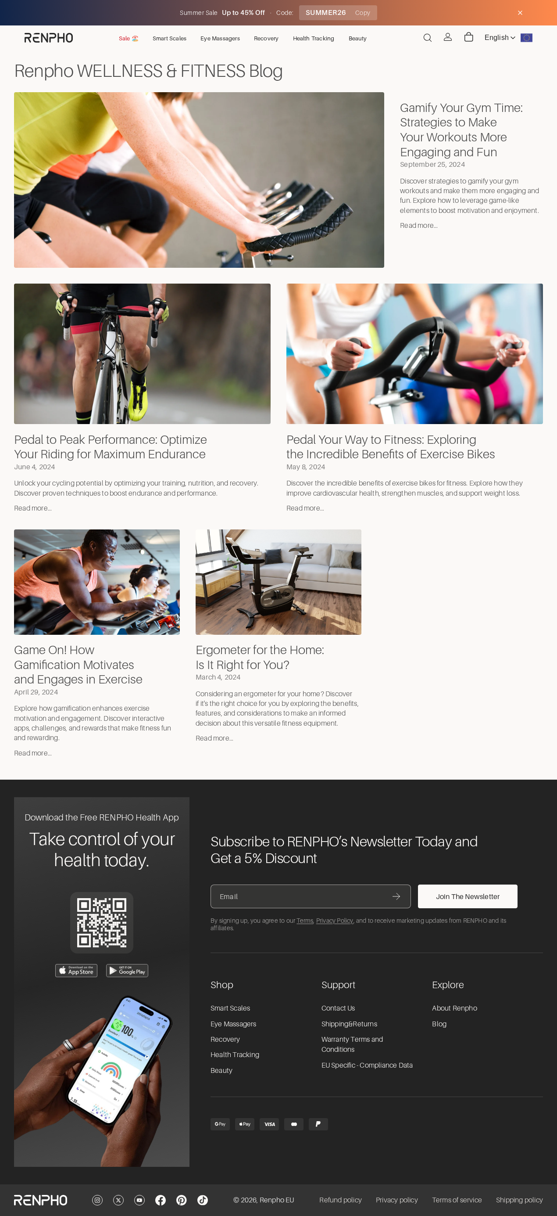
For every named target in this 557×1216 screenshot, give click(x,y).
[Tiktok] (202, 1200)
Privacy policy (397, 1200)
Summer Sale (199, 12)
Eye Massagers (234, 1024)
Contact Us (338, 1008)
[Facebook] (160, 1200)
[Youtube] (139, 1200)
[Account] (448, 37)
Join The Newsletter (468, 896)
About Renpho (454, 1008)
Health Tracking (235, 1055)
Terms (304, 920)
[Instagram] (97, 1200)
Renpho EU (277, 1200)
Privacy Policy (334, 920)
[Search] (427, 37)
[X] (118, 1200)
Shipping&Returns (349, 1024)
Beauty (221, 1071)
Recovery (225, 1039)
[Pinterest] (181, 1200)
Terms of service (457, 1200)
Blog (439, 1024)
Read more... (419, 226)
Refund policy (340, 1200)
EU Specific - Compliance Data (367, 1065)
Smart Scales (230, 1008)
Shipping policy (519, 1200)
